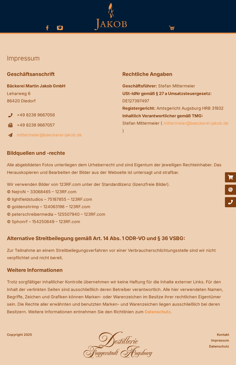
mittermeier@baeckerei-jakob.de (49, 134)
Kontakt (223, 334)
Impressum (220, 340)
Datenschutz (219, 346)
